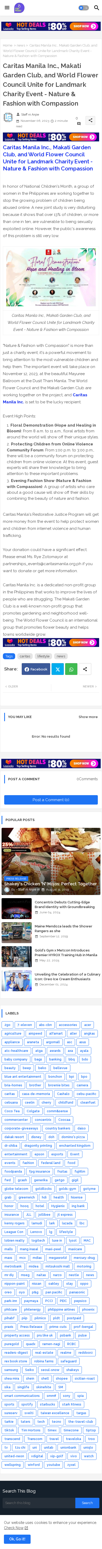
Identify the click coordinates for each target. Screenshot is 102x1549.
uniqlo (88, 1447)
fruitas (62, 1171)
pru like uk (45, 1335)
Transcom (34, 1439)
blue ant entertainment (22, 1076)
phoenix (88, 1309)
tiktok (9, 1430)
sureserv (11, 1413)
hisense (77, 1197)
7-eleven (25, 1025)
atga (39, 1051)
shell (45, 1378)
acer (87, 1025)
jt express (65, 1215)
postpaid (74, 1318)
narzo (57, 1275)
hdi (44, 1197)
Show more (88, 717)
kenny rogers (14, 1223)
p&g (35, 1292)
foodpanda (13, 1171)
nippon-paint (14, 1284)
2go (7, 1025)
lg (50, 1232)
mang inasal (29, 1249)
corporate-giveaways (21, 1128)
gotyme (89, 1189)
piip (24, 1318)
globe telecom (16, 1189)
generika (41, 1180)
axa (70, 1051)
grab (8, 1197)
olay (69, 1284)
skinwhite (43, 1387)
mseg (25, 1275)
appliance (12, 1042)
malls (8, 1249)
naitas (41, 1275)
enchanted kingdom (74, 1146)
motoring (84, 1266)
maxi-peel (53, 1249)
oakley (53, 1284)
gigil (75, 1180)
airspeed (35, 1033)
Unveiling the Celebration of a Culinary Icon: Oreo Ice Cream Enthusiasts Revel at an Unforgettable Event (67, 979)
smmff (51, 1396)
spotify (27, 1404)
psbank (65, 1335)
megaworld (58, 1258)
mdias (37, 1258)
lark (52, 1223)
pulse (82, 1335)
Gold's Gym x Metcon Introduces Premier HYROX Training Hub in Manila (66, 952)
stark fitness (71, 1404)
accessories (68, 1025)
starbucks (47, 1404)
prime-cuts (58, 1327)
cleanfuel (87, 1102)
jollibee (44, 1215)
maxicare (75, 1249)
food (71, 1163)
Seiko (29, 1370)
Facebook (39, 669)
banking (55, 1059)
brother (35, 1085)
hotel (40, 1206)
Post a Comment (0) (51, 800)
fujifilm (80, 1171)
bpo (84, 1076)
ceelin (30, 1102)
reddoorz (85, 1353)
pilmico (40, 1318)
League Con (13, 1232)
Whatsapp (71, 669)
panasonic (77, 1292)
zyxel (71, 1465)
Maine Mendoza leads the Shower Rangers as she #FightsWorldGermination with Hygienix (63, 933)
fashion (28, 1163)
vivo (73, 1456)
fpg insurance (39, 1171)
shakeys (72, 1370)
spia (80, 1396)
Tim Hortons (31, 1430)
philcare (10, 1309)
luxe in (57, 1240)
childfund (65, 1102)
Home (7, 45)
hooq (24, 1206)
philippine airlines (61, 1309)
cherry (46, 1102)
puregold (11, 1344)
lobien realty (14, 1240)
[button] (83, 7)
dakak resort (14, 1137)
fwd (7, 1180)
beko (42, 1068)
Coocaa (64, 1120)
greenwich (27, 1197)
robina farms (44, 1361)
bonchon (55, 1076)
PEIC (63, 1301)
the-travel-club (80, 1422)
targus (81, 1413)
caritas (25, 656)
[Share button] (85, 669)
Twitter (58, 669)
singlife (23, 1387)
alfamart (56, 1033)
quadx (30, 1344)
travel (54, 1439)
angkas (89, 1033)
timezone (71, 1430)
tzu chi (20, 1447)
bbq (72, 1059)
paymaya (31, 1301)
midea (33, 1266)
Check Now (14, 1528)
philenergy (32, 1309)
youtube (53, 1465)
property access (17, 1335)
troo (91, 1439)
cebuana (11, 1102)
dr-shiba (10, 1146)
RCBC (71, 1344)
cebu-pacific (86, 1094)
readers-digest (16, 1353)
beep (27, 1068)
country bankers (57, 1128)
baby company (15, 1059)
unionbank (68, 1447)
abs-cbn (45, 1025)
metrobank (13, 1266)
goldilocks (43, 1189)
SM (60, 1387)
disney (36, 1137)
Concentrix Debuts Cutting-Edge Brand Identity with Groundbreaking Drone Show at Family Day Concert (65, 907)
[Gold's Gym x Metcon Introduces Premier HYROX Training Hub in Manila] (17, 956)
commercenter (16, 1120)
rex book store (15, 1361)
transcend (12, 1439)
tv (6, 1447)
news (21, 45)
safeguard (69, 1361)
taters (25, 1422)
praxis (8, 1327)
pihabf (9, 1318)
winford (34, 1465)
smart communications (22, 1396)
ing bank (78, 1206)
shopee (62, 1378)
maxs (8, 1258)
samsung (11, 1370)
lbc (82, 1223)
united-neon (14, 1456)
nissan (36, 1284)
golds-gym (67, 1189)
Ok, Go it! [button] (17, 1539)
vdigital (37, 1456)
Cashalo (63, 1094)
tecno (56, 1422)
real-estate (44, 1353)
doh (51, 1137)
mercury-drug (84, 1258)
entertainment (15, 1154)
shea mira (11, 1378)
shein (30, 1378)
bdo (85, 1059)
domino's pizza (73, 1137)
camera (82, 1085)
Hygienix (58, 1206)
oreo (8, 1292)
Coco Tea (12, 1111)
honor (8, 1206)
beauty (10, 1068)
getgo (60, 1180)
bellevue (60, 1068)
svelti (29, 1413)
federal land (50, 1163)
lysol (73, 1240)
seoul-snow (50, 1370)
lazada (67, 1223)
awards (55, 1051)
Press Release (31, 1327)
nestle (74, 1275)
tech (41, 1422)
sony (66, 1396)
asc (69, 1042)
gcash (22, 1180)
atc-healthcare (16, 1051)
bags (38, 1059)
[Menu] (7, 7)
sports (9, 1404)
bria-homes (13, 1085)
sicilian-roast (85, 1378)
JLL (28, 1215)
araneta (33, 1042)
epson (39, 1154)
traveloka (73, 1439)
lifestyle (43, 656)
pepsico (80, 1301)
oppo (84, 1284)
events (9, 1163)
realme (65, 1353)
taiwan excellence (55, 1413)
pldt (56, 1318)
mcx (22, 1258)
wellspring (12, 1465)
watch (89, 1456)
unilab (48, 1447)
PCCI (49, 1301)
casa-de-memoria (36, 1094)
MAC (87, 1240)
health (59, 1197)
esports (57, 1154)
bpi (71, 1076)
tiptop (91, 1430)
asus (82, 1042)
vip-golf (56, 1456)
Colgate (33, 1111)
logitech (38, 1240)
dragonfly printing (38, 1146)
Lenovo (36, 1232)
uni (34, 1447)
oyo (22, 1292)
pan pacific (54, 1292)
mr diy (9, 1275)
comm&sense (57, 1111)
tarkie (9, 1422)
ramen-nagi (51, 1344)
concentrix (43, 1120)
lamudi (37, 1223)
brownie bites (59, 1085)
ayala (84, 1051)
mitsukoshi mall (58, 1266)
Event (75, 1154)
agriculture (12, 1033)
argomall (53, 1042)
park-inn (10, 1301)
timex (52, 1430)
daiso (81, 1128)
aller (73, 1033)
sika (7, 1387)
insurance (11, 1215)
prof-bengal (83, 1327)
